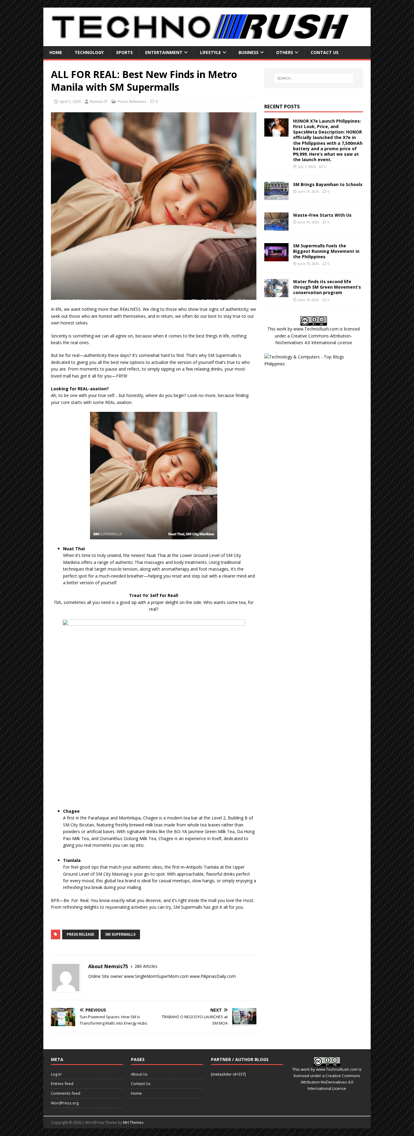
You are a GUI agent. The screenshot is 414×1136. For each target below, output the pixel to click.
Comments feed (65, 1093)
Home (55, 52)
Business (249, 52)
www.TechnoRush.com (316, 329)
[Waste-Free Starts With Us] (276, 227)
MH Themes (133, 1122)
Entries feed (62, 1083)
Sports (124, 52)
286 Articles (146, 966)
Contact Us (325, 52)
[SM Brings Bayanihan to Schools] (276, 196)
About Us (139, 1074)
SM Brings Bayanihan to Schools (327, 184)
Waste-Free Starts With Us (322, 215)
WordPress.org (64, 1103)
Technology (89, 52)
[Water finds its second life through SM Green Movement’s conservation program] (276, 294)
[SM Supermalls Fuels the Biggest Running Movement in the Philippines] (276, 257)
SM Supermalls (120, 934)
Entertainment (163, 52)
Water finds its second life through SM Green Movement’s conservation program (327, 287)
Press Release (80, 934)
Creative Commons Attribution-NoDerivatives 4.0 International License (330, 1082)
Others (284, 52)
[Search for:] (313, 78)
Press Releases (132, 101)
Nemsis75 (99, 101)
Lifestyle (210, 52)
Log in (56, 1074)
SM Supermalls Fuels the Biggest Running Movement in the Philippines (326, 251)
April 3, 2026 (70, 101)
